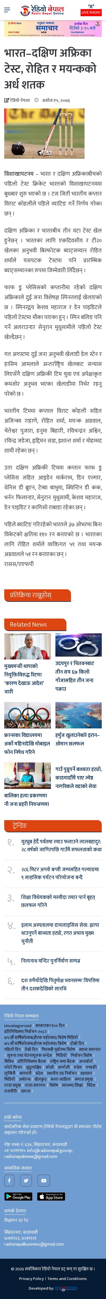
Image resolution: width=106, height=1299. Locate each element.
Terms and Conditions (67, 1278)
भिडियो (9, 1079)
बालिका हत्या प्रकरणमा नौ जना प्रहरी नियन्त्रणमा (26, 800)
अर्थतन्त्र (25, 1079)
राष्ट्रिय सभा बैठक (62, 1062)
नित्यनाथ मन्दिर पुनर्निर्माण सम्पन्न (50, 961)
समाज (25, 1091)
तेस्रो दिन (31, 1050)
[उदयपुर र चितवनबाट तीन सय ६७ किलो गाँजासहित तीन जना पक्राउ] (78, 645)
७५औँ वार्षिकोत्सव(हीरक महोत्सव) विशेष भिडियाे (41, 1038)
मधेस (78, 1067)
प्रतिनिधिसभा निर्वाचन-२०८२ (25, 1032)
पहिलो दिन (12, 1050)
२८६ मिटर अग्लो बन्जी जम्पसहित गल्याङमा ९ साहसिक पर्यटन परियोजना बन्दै (60, 874)
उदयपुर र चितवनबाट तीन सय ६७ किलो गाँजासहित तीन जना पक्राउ (74, 676)
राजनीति (10, 1091)
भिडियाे (61, 1056)
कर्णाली (64, 1067)
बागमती (26, 1073)
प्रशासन (86, 1073)
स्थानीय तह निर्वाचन (62, 1073)
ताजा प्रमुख (12, 1085)
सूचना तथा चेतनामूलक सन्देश (29, 1056)
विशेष (53, 1085)
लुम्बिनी (10, 1073)
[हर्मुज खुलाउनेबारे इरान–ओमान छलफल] (78, 715)
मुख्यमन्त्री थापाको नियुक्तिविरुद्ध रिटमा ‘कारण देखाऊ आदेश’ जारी (24, 679)
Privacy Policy (31, 1278)
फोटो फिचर (13, 1067)
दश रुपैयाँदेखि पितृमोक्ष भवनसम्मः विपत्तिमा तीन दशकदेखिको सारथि (60, 985)
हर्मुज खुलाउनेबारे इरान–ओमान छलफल (77, 739)
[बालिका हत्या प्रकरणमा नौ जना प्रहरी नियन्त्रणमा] (27, 775)
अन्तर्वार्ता (86, 1062)
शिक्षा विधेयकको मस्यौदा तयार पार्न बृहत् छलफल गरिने (58, 901)
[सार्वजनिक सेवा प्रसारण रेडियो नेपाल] (42, 10)
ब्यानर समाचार (90, 1050)
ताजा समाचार (35, 1085)
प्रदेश (39, 1073)
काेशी (50, 1067)
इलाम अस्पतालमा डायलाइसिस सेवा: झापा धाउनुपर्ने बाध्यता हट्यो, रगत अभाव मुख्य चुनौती (60, 933)
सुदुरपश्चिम (34, 1067)
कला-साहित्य (61, 1079)
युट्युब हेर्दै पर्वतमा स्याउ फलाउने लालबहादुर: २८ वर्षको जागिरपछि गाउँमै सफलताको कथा (61, 846)
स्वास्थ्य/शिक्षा (72, 1085)
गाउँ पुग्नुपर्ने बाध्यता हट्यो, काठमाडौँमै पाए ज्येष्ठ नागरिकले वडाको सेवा (78, 778)
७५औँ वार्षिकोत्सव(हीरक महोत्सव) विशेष (35, 1044)
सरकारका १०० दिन (49, 1026)
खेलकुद (40, 1079)
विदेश (91, 1085)
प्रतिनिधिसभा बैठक (32, 1062)
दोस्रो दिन (77, 1044)
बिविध (9, 1062)
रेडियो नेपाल (20, 100)
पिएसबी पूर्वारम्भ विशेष (58, 1050)
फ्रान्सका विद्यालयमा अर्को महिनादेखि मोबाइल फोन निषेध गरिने (27, 744)
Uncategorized (17, 1026)
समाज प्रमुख (84, 1079)
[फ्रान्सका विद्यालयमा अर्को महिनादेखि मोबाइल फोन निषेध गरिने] (27, 715)
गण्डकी (91, 1067)
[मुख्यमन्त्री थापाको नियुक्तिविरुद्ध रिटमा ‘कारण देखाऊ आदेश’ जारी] (27, 646)
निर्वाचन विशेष (81, 1056)
